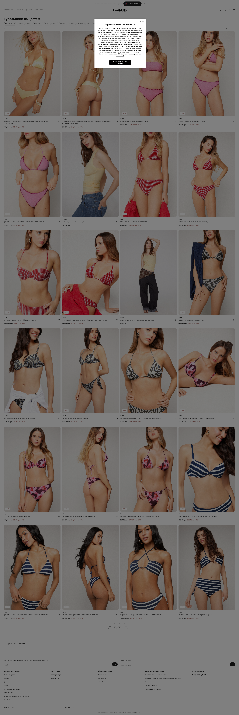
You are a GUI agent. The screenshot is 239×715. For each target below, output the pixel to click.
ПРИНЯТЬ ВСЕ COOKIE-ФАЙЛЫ (120, 62)
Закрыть (142, 21)
